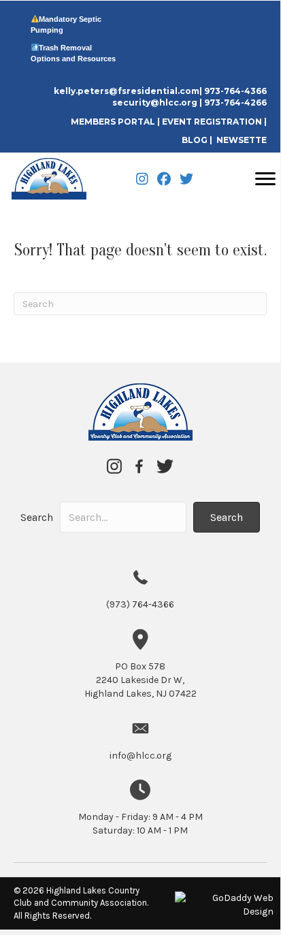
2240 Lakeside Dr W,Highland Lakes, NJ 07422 (140, 680)
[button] (226, 517)
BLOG (195, 140)
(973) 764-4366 (140, 604)
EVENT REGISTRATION (212, 121)
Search (36, 517)
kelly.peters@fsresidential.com (126, 91)
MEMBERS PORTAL (114, 121)
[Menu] (265, 179)
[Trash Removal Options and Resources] (35, 48)
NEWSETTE (241, 140)
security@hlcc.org (154, 102)
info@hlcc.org (140, 755)
